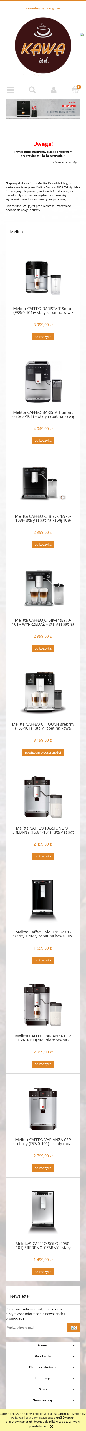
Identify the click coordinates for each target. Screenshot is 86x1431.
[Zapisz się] (73, 1327)
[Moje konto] (54, 90)
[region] (43, 109)
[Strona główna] (43, 45)
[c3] (43, 109)
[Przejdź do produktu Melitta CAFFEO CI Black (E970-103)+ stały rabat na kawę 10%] (43, 485)
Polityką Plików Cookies (26, 1418)
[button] (11, 90)
